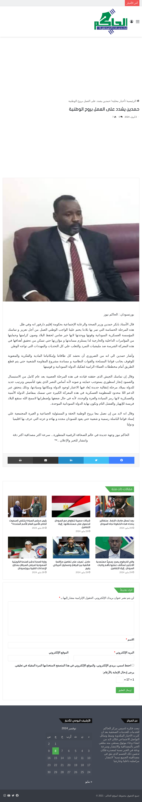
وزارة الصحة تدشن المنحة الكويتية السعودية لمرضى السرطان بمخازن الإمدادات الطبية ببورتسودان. (29, 565)
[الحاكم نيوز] (110, 21)
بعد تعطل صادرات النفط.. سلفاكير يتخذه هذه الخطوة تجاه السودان (87, 3)
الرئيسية (132, 101)
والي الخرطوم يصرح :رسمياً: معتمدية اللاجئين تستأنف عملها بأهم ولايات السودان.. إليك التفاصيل (115, 565)
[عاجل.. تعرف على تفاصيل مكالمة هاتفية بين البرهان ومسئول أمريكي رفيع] (71, 547)
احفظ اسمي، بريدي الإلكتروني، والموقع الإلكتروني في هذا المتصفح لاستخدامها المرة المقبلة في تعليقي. (73, 665)
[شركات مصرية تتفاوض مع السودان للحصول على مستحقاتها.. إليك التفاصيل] (71, 506)
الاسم (130, 639)
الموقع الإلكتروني (58, 652)
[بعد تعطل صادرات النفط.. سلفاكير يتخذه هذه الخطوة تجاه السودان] (114, 506)
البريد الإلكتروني (124, 652)
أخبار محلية (118, 101)
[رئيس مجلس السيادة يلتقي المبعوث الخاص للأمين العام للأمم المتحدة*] (27, 506)
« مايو (88, 781)
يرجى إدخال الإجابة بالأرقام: (118, 672)
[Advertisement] (71, 64)
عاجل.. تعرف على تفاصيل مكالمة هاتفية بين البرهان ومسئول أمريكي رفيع (71, 565)
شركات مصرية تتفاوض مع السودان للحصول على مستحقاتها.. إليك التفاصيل (72, 524)
